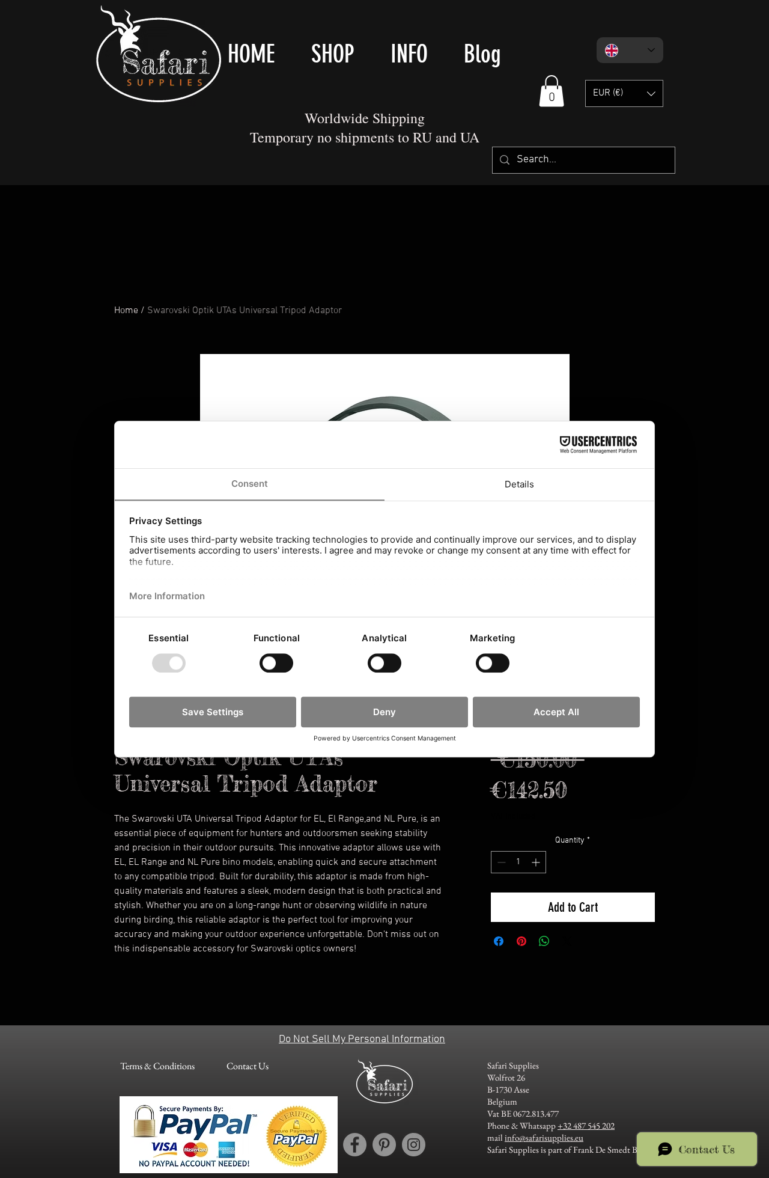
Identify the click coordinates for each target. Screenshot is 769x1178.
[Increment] (536, 862)
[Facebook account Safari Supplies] (354, 1144)
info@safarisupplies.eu (544, 1137)
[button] (551, 91)
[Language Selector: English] (630, 50)
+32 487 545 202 (586, 1125)
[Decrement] (500, 862)
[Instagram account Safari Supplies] (413, 1144)
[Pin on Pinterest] (521, 941)
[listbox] (624, 93)
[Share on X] (567, 941)
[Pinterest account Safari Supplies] (384, 1144)
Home (126, 311)
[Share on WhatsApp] (544, 941)
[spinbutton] (518, 862)
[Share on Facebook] (498, 941)
